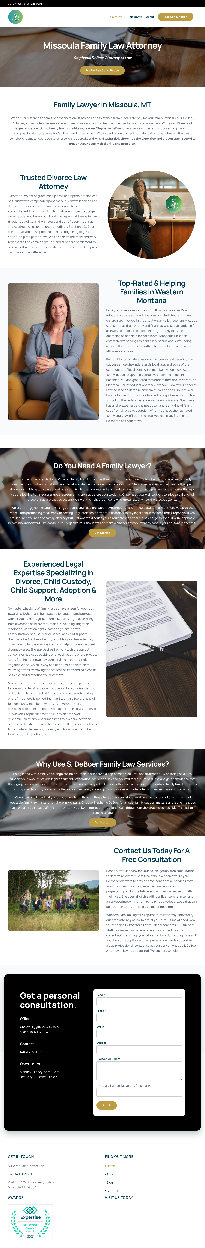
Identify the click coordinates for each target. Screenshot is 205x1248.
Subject (101, 1042)
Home (111, 1166)
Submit (106, 1105)
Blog (110, 1183)
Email (100, 1026)
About (111, 1174)
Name (100, 994)
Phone (101, 1010)
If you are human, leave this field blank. (123, 1086)
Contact (112, 1191)
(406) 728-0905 (33, 3)
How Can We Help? (108, 1058)
